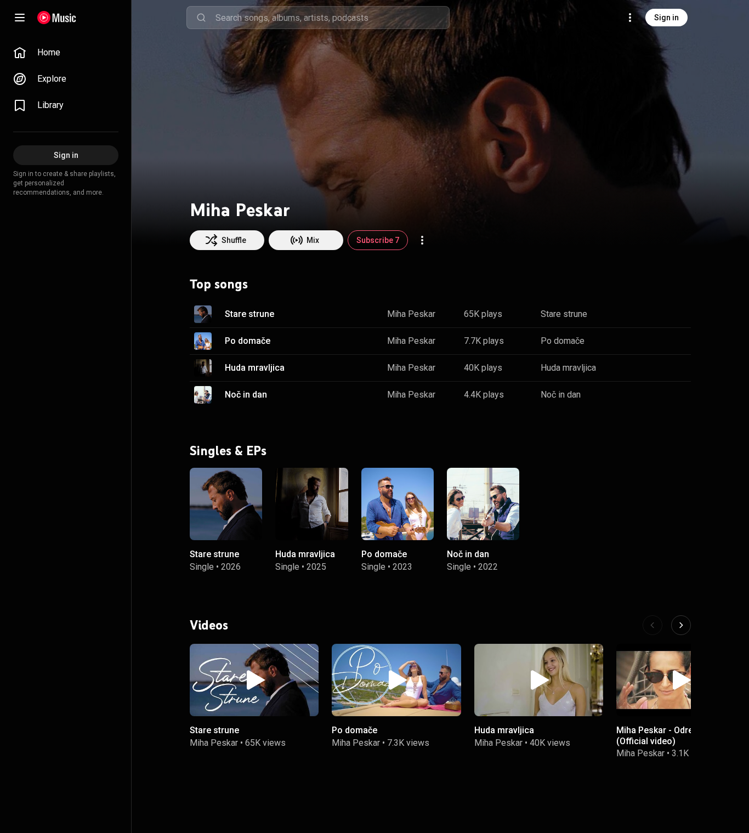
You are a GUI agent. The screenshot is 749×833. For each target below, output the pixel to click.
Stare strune (249, 314)
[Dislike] (648, 314)
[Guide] (19, 17)
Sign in (666, 17)
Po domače (247, 341)
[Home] (56, 17)
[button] (203, 314)
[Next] (681, 625)
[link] (65, 52)
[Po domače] (397, 503)
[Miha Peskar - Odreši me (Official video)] (680, 680)
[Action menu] (422, 240)
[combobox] (332, 18)
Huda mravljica (255, 367)
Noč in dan (246, 394)
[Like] (627, 314)
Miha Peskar (411, 314)
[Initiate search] (201, 17)
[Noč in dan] (483, 503)
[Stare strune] (226, 503)
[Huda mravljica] (311, 503)
